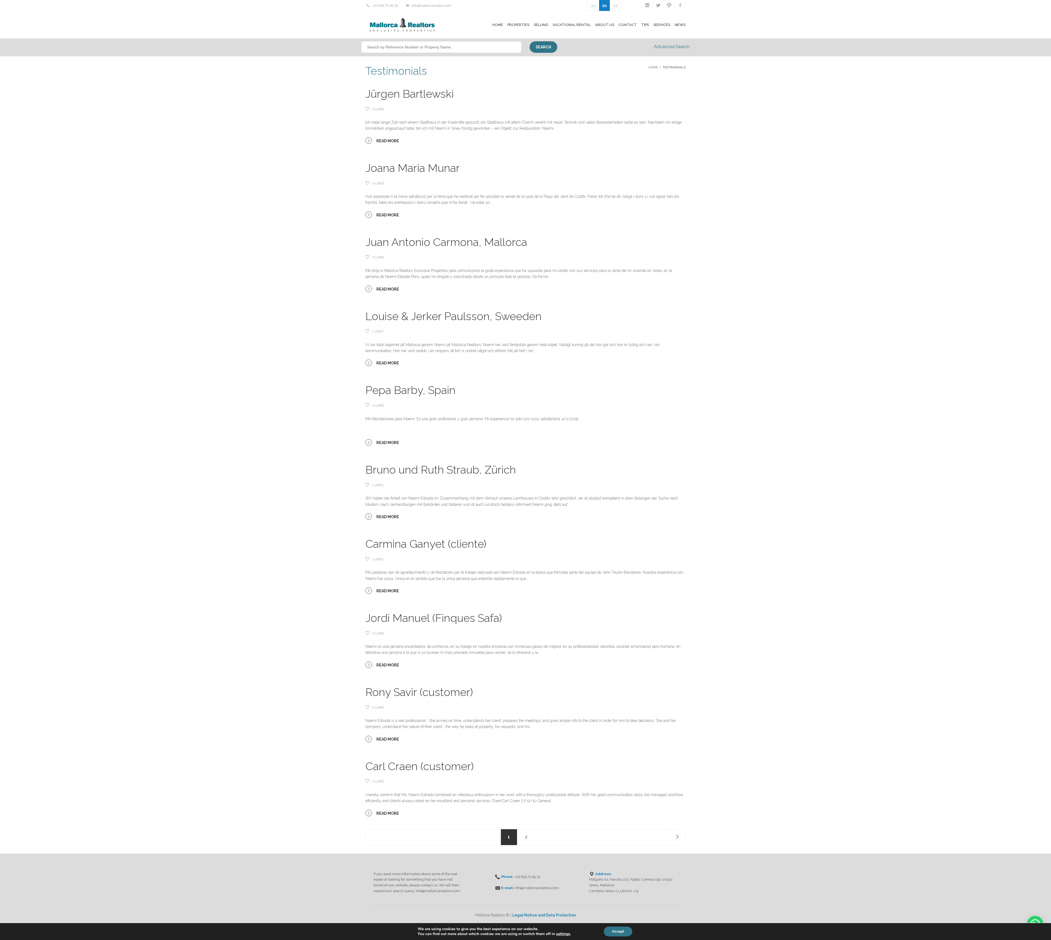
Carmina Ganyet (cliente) (425, 543)
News (680, 25)
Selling (541, 25)
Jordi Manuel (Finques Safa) (433, 617)
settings (563, 934)
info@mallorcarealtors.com (431, 6)
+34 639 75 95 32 (385, 6)
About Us (604, 25)
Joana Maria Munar (412, 167)
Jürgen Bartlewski (409, 93)
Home (497, 25)
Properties (518, 25)
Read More (387, 141)
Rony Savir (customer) (419, 692)
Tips (645, 25)
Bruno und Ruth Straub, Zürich (440, 469)
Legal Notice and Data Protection (544, 915)
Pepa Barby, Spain (410, 390)
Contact (628, 25)
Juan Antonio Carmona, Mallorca (446, 242)
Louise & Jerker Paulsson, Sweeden (453, 316)
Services (661, 25)
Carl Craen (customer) (419, 766)
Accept (618, 931)
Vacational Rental (572, 25)
